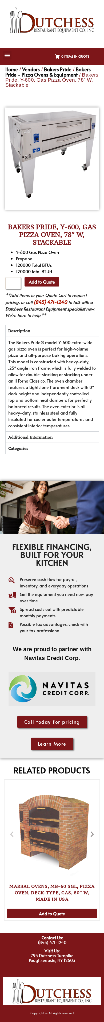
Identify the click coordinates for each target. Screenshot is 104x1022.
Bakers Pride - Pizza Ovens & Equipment (48, 72)
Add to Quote (42, 282)
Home (11, 69)
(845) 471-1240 (50, 302)
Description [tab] (19, 330)
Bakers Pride (57, 69)
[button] (7, 55)
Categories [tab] (18, 448)
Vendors (31, 69)
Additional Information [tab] (30, 437)
